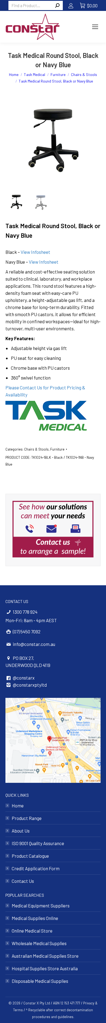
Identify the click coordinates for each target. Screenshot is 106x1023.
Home (18, 805)
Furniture (57, 449)
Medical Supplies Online (35, 918)
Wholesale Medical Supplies (39, 943)
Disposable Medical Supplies (40, 981)
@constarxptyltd (30, 684)
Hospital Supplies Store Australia (45, 968)
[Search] (57, 5)
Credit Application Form (36, 868)
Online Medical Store (32, 930)
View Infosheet (35, 252)
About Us (21, 830)
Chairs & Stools (36, 449)
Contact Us (23, 881)
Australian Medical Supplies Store (45, 956)
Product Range (27, 818)
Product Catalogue (30, 856)
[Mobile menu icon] (95, 26)
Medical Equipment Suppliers (41, 905)
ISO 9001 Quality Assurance (38, 843)
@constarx (24, 677)
